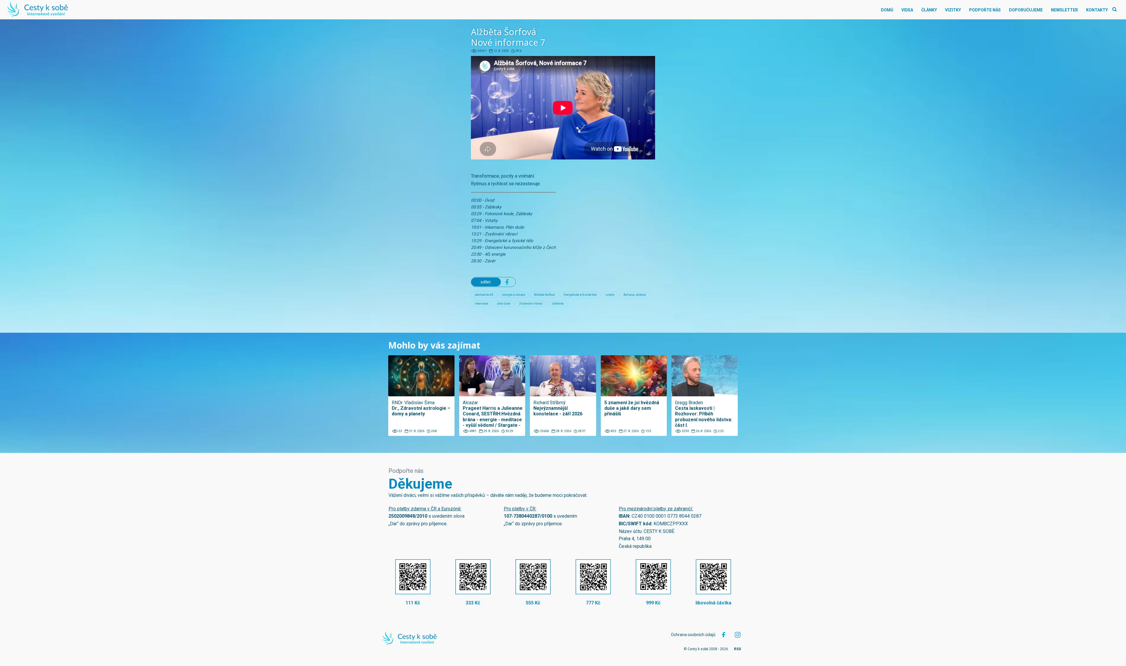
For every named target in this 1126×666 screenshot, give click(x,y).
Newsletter (1064, 10)
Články (929, 10)
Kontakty (1097, 10)
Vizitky (953, 10)
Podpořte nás (985, 10)
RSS (737, 649)
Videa (907, 10)
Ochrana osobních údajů (693, 634)
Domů (887, 10)
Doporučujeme (1026, 10)
